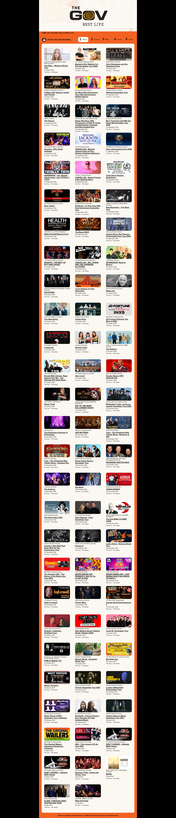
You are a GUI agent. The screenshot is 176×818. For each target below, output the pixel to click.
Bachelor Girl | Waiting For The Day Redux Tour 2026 (86, 65)
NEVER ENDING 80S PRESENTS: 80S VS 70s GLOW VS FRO (85, 576)
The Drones (49, 121)
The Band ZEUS (82, 232)
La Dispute (49, 347)
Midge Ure (110, 291)
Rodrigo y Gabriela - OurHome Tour (53, 632)
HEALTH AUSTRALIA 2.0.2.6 (56, 234)
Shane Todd (49, 404)
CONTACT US (69, 33)
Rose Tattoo (49, 206)
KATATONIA (49, 292)
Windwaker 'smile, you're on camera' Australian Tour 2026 (118, 405)
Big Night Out (112, 659)
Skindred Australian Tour (117, 92)
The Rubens (111, 349)
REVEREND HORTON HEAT (117, 462)
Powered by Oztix (112, 815)
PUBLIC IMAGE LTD (52, 661)
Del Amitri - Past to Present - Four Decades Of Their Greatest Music (87, 718)
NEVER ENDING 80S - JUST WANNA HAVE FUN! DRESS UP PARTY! (118, 576)
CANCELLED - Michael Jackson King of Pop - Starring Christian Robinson (87, 151)
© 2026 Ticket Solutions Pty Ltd (94, 815)
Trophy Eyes (80, 319)
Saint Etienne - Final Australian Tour (84, 518)
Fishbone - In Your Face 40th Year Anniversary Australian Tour (87, 208)
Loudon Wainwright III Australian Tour (114, 688)
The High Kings (51, 319)
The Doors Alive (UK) (53, 517)
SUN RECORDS (81, 432)
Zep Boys (79, 487)
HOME (44, 33)
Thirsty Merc (80, 602)
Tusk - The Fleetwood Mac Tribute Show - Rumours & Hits (117, 434)
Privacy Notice (77, 815)
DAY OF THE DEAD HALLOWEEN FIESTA (84, 407)
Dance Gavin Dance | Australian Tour (84, 462)
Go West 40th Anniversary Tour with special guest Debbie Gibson (86, 94)
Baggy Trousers (51, 685)
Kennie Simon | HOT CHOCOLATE (115, 377)
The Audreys (49, 489)
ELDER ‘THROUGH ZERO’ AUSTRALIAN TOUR (55, 802)
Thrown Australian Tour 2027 (87, 687)
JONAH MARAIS (113, 489)
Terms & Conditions (64, 815)
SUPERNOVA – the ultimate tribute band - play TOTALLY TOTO (56, 177)
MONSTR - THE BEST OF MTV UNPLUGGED (55, 263)
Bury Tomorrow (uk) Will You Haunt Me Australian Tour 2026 (118, 123)
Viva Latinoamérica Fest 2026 (119, 149)
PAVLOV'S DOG (81, 801)
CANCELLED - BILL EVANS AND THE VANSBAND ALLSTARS (86, 264)
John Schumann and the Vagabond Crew (117, 65)
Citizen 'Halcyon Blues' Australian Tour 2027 (116, 717)
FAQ (60, 33)
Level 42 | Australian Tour (117, 631)
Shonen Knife (81, 347)
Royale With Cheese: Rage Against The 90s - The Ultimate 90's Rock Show (56, 378)
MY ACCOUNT (53, 33)
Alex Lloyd (80, 376)
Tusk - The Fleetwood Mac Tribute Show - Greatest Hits (56, 462)
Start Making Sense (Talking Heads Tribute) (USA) (87, 632)
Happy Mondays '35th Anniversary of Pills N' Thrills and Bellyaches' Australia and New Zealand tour (87, 124)
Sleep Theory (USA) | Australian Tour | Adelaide (55, 717)
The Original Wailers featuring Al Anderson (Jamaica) (53, 746)
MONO (109, 774)
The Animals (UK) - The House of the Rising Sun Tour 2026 (55, 576)
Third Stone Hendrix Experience (115, 176)
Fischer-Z (79, 546)
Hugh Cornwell (50, 602)
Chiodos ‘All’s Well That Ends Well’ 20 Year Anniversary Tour (54, 548)
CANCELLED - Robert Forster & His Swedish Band (88, 178)
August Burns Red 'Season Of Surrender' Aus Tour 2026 (118, 235)
